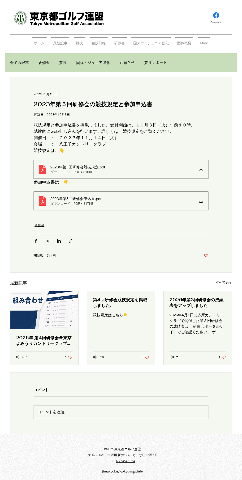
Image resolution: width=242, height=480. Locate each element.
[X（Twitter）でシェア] (47, 241)
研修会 (44, 63)
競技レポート (155, 63)
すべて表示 (224, 282)
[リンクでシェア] (70, 241)
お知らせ (127, 63)
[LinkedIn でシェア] (59, 241)
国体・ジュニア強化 (93, 63)
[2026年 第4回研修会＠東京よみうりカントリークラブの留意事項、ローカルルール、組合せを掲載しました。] (44, 310)
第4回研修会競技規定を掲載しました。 (120, 302)
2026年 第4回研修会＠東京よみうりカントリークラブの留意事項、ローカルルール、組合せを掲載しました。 (44, 340)
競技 (63, 63)
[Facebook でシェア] (36, 241)
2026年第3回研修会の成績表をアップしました (196, 302)
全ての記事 (19, 63)
